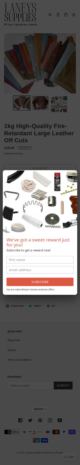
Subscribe (40, 282)
